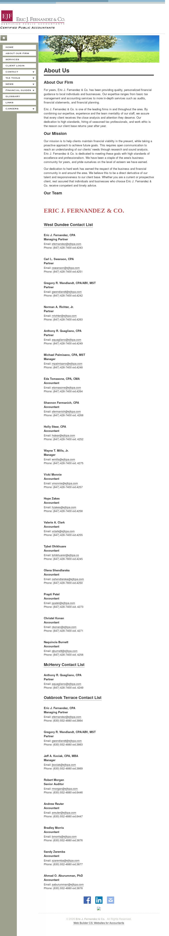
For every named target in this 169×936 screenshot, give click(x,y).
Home (3, 38)
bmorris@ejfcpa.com (64, 836)
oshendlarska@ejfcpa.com (68, 579)
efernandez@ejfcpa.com (66, 244)
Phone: (48, 247)
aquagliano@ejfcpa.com (66, 339)
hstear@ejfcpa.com (63, 435)
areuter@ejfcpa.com (64, 812)
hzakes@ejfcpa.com (64, 507)
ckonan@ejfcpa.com (64, 627)
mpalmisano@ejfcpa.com (67, 363)
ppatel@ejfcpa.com (63, 603)
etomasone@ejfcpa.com (66, 387)
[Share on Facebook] (87, 899)
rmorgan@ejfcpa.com (65, 788)
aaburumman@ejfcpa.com (68, 884)
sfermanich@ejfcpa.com (66, 411)
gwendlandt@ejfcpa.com (67, 291)
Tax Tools (13, 78)
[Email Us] (110, 899)
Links (9, 102)
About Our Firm (17, 53)
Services (12, 59)
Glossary (13, 96)
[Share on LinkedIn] (99, 899)
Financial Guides (18, 90)
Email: (47, 244)
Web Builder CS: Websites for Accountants (98, 923)
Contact (12, 72)
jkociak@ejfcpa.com (64, 764)
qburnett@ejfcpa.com (64, 651)
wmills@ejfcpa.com (63, 459)
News (9, 84)
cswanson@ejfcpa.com (66, 268)
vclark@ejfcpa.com (63, 531)
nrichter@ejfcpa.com (64, 315)
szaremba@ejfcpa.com (65, 860)
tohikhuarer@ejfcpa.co (65, 555)
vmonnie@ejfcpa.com (65, 483)
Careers (12, 108)
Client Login (15, 65)
